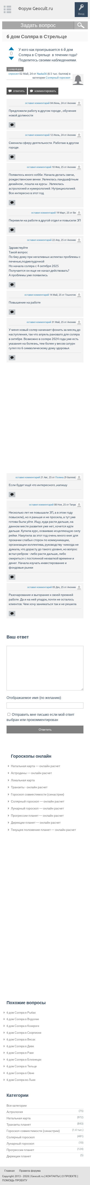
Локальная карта (23, 780)
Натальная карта (19, 1118)
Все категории (17, 1105)
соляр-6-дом (15, 69)
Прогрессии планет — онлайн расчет (37, 815)
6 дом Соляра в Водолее (23, 1019)
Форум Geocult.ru (35, 8)
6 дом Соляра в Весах (21, 1039)
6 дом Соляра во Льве (21, 1080)
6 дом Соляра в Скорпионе (24, 1032)
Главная (9, 1170)
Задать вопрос (38, 25)
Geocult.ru (37, 1176)
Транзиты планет (19, 1124)
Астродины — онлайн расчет (31, 773)
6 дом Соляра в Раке (20, 1052)
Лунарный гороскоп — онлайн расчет (37, 808)
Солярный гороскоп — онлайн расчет (37, 801)
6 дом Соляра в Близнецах (24, 1059)
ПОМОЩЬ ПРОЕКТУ (14, 1180)
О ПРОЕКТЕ (69, 1176)
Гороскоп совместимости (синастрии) (37, 794)
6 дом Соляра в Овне (20, 1073)
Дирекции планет (19, 1156)
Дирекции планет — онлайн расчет (36, 822)
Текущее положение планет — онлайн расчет (43, 829)
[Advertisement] (45, 418)
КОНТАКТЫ (53, 1176)
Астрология (15, 1112)
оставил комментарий (37, 103)
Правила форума (30, 1170)
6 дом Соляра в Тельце (22, 1066)
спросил (14, 73)
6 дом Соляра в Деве (20, 1046)
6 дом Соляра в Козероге (23, 1026)
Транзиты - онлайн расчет (29, 787)
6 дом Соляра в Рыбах (21, 1012)
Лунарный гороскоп (20, 1143)
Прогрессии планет (20, 1150)
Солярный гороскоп (58, 77)
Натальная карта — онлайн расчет (35, 766)
